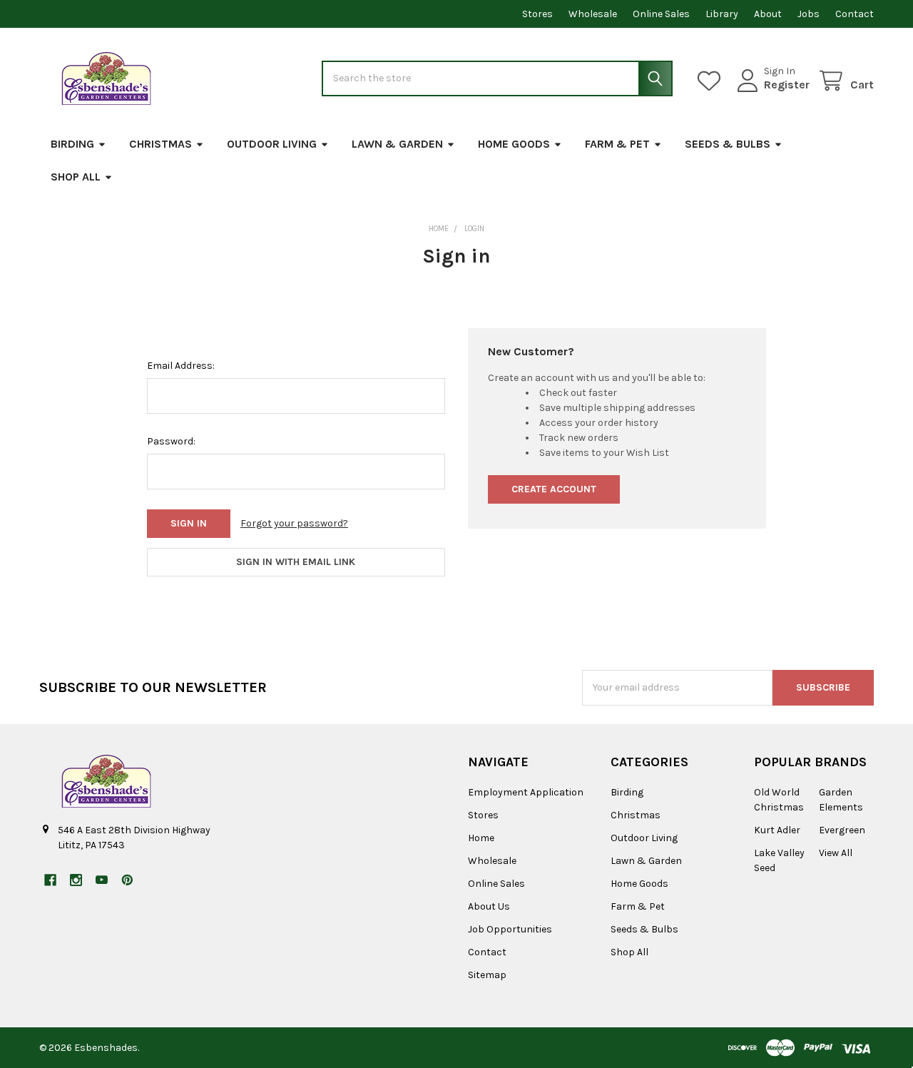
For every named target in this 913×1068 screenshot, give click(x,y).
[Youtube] (102, 880)
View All (835, 853)
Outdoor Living (272, 144)
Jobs (808, 14)
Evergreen (842, 830)
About (768, 14)
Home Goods (514, 144)
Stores (537, 14)
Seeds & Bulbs (727, 144)
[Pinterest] (127, 880)
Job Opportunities (510, 929)
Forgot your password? (294, 523)
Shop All (76, 176)
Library (721, 14)
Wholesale (592, 14)
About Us (489, 906)
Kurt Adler (777, 830)
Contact (854, 14)
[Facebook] (50, 880)
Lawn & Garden (397, 144)
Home (481, 838)
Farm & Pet (617, 144)
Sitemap (487, 975)
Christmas (160, 144)
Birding (72, 144)
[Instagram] (76, 880)
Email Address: (181, 366)
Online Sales (661, 14)
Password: (171, 441)
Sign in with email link (295, 562)
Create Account (553, 489)
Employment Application (525, 792)
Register (787, 84)
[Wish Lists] (711, 81)
